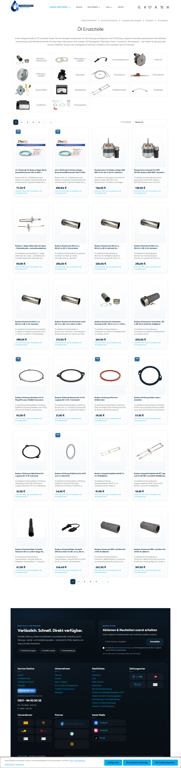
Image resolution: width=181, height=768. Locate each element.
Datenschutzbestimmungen (123, 648)
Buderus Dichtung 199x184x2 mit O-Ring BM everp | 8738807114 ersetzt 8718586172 (29, 398)
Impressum (96, 675)
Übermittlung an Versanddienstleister (106, 699)
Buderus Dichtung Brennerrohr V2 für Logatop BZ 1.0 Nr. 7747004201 (70, 398)
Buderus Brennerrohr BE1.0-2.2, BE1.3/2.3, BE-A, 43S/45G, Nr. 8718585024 (106, 247)
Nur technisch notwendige (137, 762)
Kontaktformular (24, 678)
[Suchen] (139, 7)
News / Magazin (61, 682)
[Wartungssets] (71, 105)
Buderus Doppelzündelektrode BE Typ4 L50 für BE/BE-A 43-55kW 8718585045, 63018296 (149, 474)
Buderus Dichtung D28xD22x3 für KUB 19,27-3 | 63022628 (70, 474)
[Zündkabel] (149, 90)
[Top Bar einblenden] (167, 7)
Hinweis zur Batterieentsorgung (104, 702)
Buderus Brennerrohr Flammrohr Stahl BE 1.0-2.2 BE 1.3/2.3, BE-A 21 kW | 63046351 (70, 323)
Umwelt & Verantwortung (64, 689)
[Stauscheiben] (32, 90)
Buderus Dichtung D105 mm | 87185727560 (106, 398)
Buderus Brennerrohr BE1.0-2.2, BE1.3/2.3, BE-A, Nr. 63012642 (27, 323)
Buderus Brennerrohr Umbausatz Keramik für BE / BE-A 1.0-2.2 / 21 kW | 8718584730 (109, 323)
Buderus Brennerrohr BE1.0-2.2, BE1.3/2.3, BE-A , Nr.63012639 (67, 247)
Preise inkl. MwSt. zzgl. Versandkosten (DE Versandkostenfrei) (28, 192)
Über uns (58, 675)
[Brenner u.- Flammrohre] (32, 59)
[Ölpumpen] (71, 75)
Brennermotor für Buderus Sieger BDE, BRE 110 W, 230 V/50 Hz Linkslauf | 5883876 (109, 171)
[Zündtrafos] (32, 105)
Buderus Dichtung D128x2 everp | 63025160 (147, 398)
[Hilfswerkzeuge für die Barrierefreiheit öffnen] (145, 7)
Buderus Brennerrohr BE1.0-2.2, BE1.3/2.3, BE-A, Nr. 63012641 (146, 247)
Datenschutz (96, 685)
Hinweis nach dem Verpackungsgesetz (106, 696)
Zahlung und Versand (26, 682)
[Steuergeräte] (71, 90)
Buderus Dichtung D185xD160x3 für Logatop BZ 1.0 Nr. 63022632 (29, 474)
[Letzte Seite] (51, 122)
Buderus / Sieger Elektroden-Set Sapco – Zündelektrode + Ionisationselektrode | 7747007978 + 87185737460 (31, 247)
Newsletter (59, 692)
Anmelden (155, 641)
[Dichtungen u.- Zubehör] (71, 59)
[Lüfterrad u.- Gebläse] (32, 75)
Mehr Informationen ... (77, 760)
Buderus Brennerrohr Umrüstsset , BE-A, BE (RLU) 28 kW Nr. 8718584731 (149, 323)
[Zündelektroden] (110, 90)
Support (21, 675)
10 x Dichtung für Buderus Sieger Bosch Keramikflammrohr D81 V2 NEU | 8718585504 (31, 171)
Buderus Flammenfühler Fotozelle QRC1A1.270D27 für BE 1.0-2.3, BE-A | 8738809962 (69, 550)
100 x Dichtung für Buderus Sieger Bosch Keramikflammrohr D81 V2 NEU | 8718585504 (70, 171)
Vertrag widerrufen (27, 690)
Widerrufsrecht (97, 682)
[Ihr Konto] (155, 7)
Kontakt (58, 678)
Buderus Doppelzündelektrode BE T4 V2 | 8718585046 (109, 474)
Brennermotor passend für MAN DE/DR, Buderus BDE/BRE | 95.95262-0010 (149, 171)
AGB (154, 648)
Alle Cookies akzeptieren (165, 762)
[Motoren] (149, 59)
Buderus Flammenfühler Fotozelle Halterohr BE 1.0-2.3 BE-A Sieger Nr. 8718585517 (29, 550)
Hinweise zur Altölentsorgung (103, 706)
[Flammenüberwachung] (110, 59)
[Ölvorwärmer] (149, 75)
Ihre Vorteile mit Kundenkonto (66, 685)
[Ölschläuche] (110, 75)
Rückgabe (21, 685)
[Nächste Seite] (45, 122)
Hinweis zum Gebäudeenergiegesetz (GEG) (108, 692)
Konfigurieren (113, 762)
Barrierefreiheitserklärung (102, 689)
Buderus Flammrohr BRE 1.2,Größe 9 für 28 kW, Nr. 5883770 (150, 550)
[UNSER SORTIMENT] (60, 7)
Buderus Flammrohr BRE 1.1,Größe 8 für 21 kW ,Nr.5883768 (110, 550)
